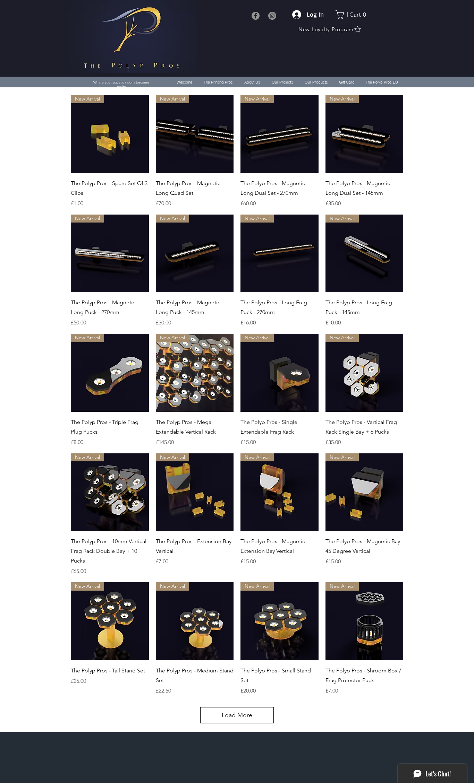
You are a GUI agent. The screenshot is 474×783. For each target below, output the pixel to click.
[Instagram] (272, 16)
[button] (353, 14)
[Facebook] (256, 16)
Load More (237, 715)
